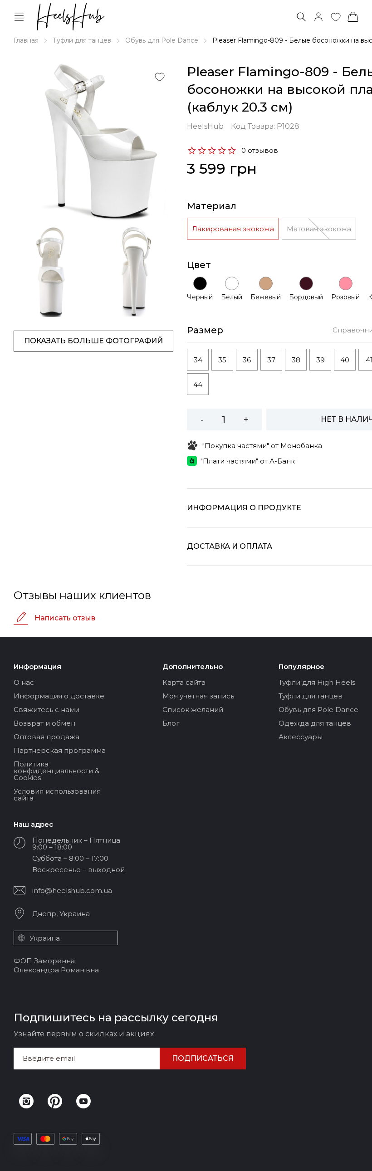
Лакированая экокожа (233, 228)
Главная (26, 40)
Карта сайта (184, 682)
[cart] (353, 16)
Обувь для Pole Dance (161, 40)
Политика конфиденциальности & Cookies (56, 771)
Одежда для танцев (315, 723)
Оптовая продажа (46, 736)
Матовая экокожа (319, 228)
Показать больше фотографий (93, 341)
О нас (24, 682)
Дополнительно (192, 666)
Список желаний (192, 709)
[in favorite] (160, 76)
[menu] (19, 17)
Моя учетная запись (198, 696)
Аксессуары (301, 736)
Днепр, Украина (61, 913)
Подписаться (203, 1058)
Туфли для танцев (82, 40)
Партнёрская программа (60, 750)
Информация (37, 666)
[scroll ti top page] (358, 1156)
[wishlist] (335, 16)
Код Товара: (265, 126)
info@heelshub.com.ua (72, 890)
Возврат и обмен (44, 723)
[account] (318, 16)
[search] (301, 16)
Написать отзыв (64, 618)
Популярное (301, 666)
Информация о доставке (59, 696)
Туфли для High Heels (317, 682)
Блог (171, 723)
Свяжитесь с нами (46, 709)
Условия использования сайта (57, 794)
